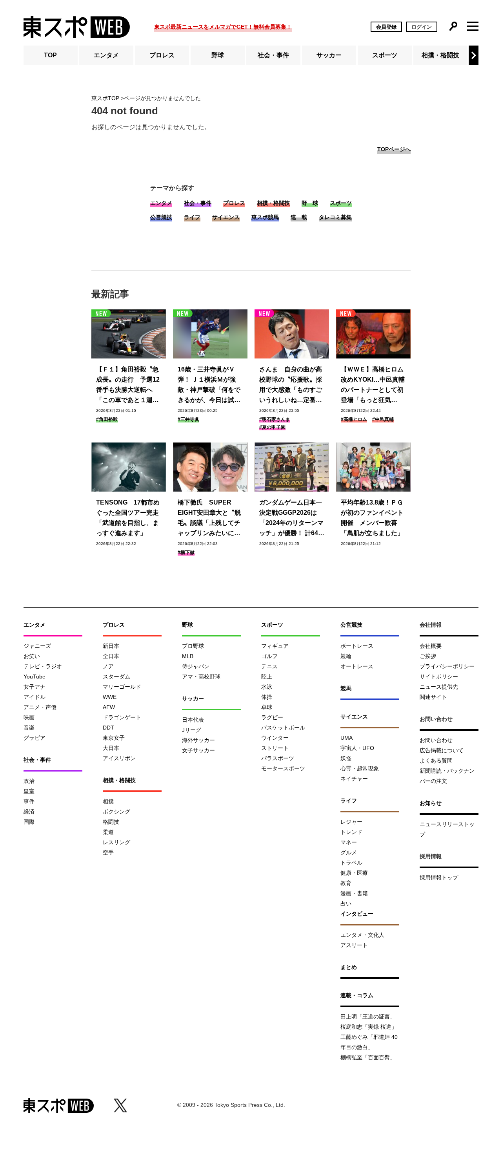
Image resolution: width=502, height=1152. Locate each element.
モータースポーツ (283, 768)
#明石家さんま (274, 419)
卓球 (266, 707)
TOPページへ (394, 149)
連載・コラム (356, 995)
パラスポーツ (277, 758)
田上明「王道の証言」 (367, 1016)
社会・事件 (273, 55)
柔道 (108, 832)
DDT (108, 727)
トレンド (351, 832)
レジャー (351, 822)
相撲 (108, 801)
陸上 (266, 676)
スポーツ (384, 55)
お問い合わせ (436, 740)
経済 (29, 811)
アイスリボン (119, 758)
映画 (29, 717)
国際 (29, 822)
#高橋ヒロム (354, 419)
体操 (266, 697)
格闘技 (111, 822)
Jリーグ (191, 730)
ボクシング (116, 811)
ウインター (275, 738)
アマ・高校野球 (201, 676)
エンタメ (106, 55)
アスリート (354, 945)
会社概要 (431, 646)
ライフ (192, 217)
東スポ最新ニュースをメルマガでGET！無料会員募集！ (223, 27)
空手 (108, 852)
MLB (187, 656)
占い (345, 903)
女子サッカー (198, 750)
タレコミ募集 (335, 217)
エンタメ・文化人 (362, 935)
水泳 (266, 687)
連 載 (299, 217)
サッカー (329, 55)
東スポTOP (105, 98)
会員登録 (386, 27)
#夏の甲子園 (272, 427)
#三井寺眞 (188, 419)
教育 (345, 883)
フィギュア (275, 646)
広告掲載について (442, 750)
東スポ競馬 (265, 217)
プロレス (162, 55)
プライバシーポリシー (447, 666)
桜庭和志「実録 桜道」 (368, 1027)
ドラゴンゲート (122, 717)
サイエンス (226, 217)
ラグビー (272, 717)
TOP (50, 55)
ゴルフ (269, 656)
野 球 (310, 203)
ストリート (275, 748)
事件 (29, 801)
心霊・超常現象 (359, 768)
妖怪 (345, 758)
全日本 (111, 656)
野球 (217, 55)
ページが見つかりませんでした (162, 98)
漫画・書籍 (354, 893)
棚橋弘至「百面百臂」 (367, 1057)
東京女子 (114, 738)
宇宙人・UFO (357, 748)
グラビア (34, 738)
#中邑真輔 (383, 419)
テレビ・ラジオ (43, 666)
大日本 (111, 748)
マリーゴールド (122, 687)
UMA (346, 738)
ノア (108, 666)
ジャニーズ (37, 646)
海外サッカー (198, 740)
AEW (109, 707)
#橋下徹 (186, 552)
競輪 (345, 656)
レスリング (116, 842)
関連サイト (433, 697)
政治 (29, 781)
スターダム (116, 676)
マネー (348, 842)
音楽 (29, 727)
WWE (109, 697)
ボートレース (356, 646)
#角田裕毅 (107, 419)
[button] (473, 55)
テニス (269, 666)
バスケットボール (283, 727)
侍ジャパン (195, 666)
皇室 (29, 791)
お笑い (32, 656)
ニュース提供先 (439, 687)
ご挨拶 (428, 656)
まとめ (348, 967)
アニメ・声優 (40, 707)
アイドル (34, 697)
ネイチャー (354, 778)
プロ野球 (193, 646)
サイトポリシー (439, 676)
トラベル (351, 862)
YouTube (34, 676)
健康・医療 (354, 873)
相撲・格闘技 (440, 55)
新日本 (111, 646)
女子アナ (34, 687)
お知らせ (431, 803)
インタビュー (356, 914)
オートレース (356, 666)
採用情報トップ (439, 877)
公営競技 (161, 217)
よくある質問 (436, 760)
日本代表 (193, 720)
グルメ (348, 852)
